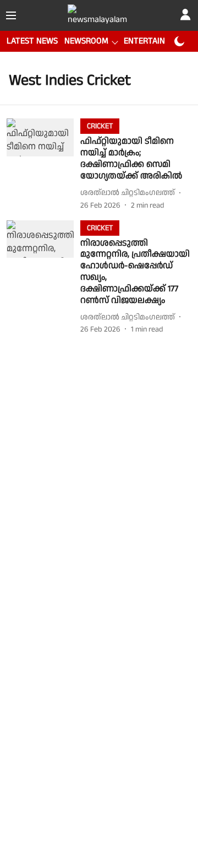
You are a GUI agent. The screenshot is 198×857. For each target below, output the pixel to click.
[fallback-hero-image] (43, 164)
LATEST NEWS (32, 41)
